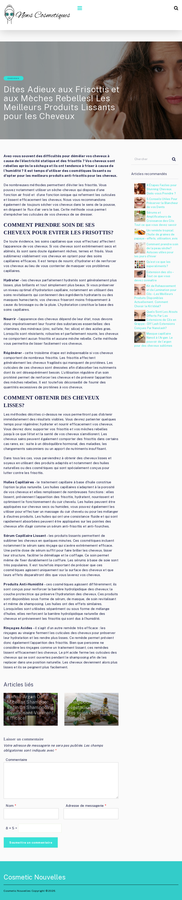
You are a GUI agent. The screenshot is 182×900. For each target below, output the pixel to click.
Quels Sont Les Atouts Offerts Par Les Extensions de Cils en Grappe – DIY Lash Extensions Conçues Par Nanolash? (156, 320)
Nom (11, 805)
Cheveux (13, 78)
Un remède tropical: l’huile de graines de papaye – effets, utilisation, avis (156, 234)
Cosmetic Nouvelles (34, 877)
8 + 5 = (12, 828)
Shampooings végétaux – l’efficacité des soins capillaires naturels (90, 710)
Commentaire (16, 760)
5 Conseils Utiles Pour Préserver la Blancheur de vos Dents (162, 203)
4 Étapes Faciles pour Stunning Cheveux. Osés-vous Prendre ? (161, 189)
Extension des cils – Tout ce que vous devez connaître (153, 276)
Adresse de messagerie (86, 805)
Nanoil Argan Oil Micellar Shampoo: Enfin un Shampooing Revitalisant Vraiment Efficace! (30, 707)
